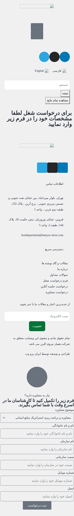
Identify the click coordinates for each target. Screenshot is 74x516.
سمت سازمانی (65, 457)
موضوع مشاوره (64, 409)
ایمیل (71, 488)
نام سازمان (67, 441)
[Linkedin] (65, 57)
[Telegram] (42, 167)
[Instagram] (52, 167)
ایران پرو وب (33, 353)
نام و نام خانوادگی (63, 425)
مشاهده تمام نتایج (57, 100)
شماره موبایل (66, 472)
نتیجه (65, 93)
